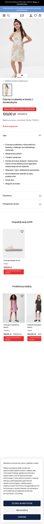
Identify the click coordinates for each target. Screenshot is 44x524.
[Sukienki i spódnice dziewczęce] (3, 81)
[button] (22, 75)
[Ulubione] (35, 15)
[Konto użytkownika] (31, 15)
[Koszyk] (40, 15)
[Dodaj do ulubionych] (22, 231)
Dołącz (35, 2)
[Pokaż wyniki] (8, 15)
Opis (5, 135)
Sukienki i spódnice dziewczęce (16, 81)
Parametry (7, 196)
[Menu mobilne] (4, 15)
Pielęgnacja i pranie (11, 204)
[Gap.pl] (22, 15)
